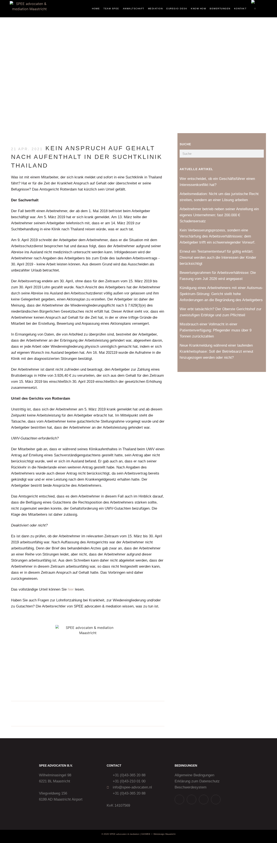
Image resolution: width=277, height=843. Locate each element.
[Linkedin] (203, 799)
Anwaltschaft (133, 8)
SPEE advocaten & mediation (124, 834)
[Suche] (260, 154)
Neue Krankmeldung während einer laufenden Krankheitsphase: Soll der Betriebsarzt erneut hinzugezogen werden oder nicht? (216, 351)
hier (71, 589)
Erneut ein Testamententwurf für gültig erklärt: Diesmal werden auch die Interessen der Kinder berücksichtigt (218, 257)
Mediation (155, 8)
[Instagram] (191, 799)
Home (96, 8)
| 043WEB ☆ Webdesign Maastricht (158, 834)
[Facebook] (216, 799)
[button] (264, 8)
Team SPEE (111, 8)
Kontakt (240, 8)
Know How (198, 8)
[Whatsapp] (179, 799)
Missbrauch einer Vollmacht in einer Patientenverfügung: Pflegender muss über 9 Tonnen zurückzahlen (215, 330)
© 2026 (105, 834)
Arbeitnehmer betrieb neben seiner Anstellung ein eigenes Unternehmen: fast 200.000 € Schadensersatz (219, 215)
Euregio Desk (176, 8)
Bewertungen (220, 8)
